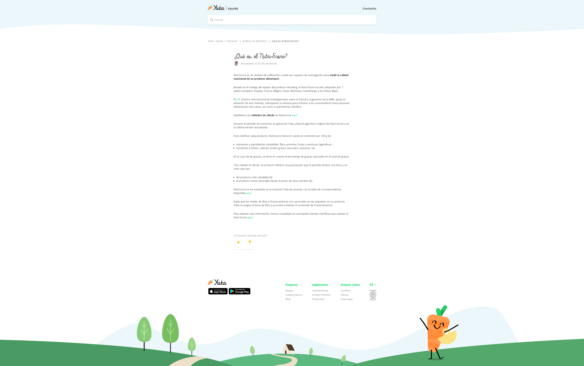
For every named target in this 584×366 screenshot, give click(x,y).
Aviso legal (347, 299)
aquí (294, 115)
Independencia (293, 294)
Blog (288, 299)
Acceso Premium (321, 294)
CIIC (238, 99)
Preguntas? (318, 299)
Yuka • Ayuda (215, 41)
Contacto (369, 8)
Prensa (344, 294)
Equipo (289, 290)
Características (320, 290)
